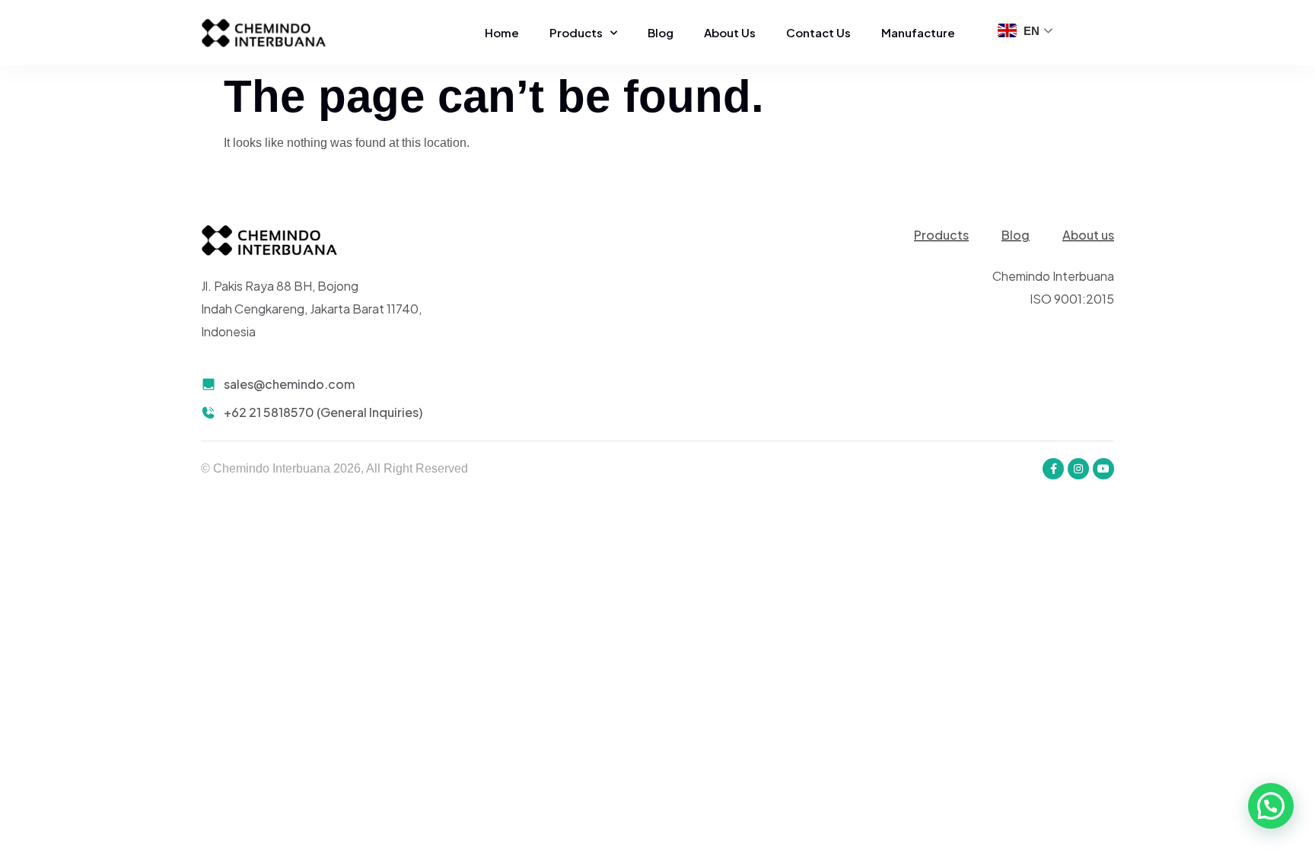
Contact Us (818, 32)
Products (576, 32)
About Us (730, 32)
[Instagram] (1078, 468)
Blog (660, 32)
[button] (1271, 806)
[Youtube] (1103, 468)
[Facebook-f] (1053, 468)
